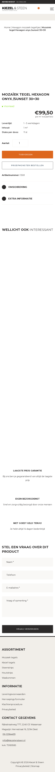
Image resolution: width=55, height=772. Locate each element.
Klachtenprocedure (12, 704)
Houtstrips (7, 673)
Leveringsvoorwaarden (13, 694)
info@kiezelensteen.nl (14, 740)
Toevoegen (26, 154)
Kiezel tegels (8, 662)
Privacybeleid (9, 709)
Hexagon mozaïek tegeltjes (26, 27)
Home (7, 27)
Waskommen (8, 678)
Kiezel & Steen (36, 762)
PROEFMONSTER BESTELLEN (27, 165)
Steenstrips (7, 667)
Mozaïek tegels (9, 657)
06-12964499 (14, 2)
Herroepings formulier (13, 699)
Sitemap (35, 766)
